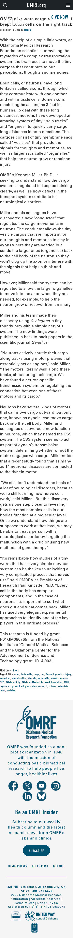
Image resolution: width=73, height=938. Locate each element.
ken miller (5, 678)
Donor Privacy (17, 866)
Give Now (59, 17)
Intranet (59, 866)
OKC (2, 682)
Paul (21, 686)
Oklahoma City (13, 682)
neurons (55, 678)
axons (16, 674)
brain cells (26, 674)
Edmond (50, 674)
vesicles (11, 690)
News (16, 670)
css (42, 674)
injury (68, 674)
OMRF (66, 682)
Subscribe (36, 851)
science (53, 686)
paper (15, 686)
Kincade (32, 678)
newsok (64, 678)
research (42, 686)
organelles (5, 686)
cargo (36, 674)
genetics (59, 674)
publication (31, 686)
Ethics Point (40, 866)
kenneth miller (19, 678)
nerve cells (43, 678)
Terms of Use (24, 903)
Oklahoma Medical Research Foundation (42, 682)
